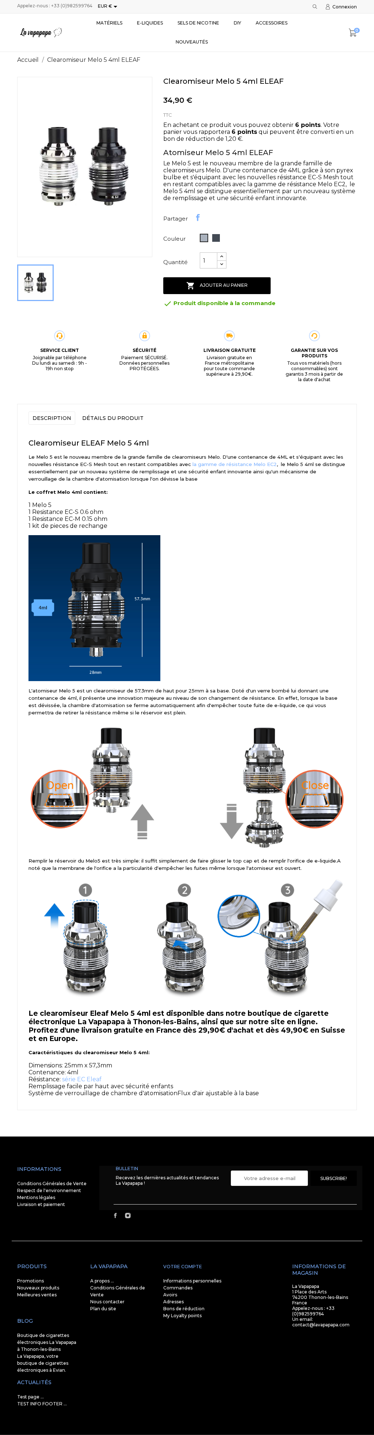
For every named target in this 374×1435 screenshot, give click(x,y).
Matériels (109, 23)
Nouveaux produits (38, 1288)
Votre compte (182, 1266)
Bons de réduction (184, 1308)
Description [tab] (52, 418)
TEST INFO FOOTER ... (42, 1403)
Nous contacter (107, 1301)
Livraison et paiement (41, 1204)
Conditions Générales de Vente (52, 1183)
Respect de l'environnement (49, 1190)
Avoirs (170, 1294)
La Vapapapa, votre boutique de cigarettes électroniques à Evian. (42, 1363)
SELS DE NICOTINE (198, 23)
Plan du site (103, 1308)
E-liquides (150, 23)
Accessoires (271, 23)
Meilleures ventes (37, 1294)
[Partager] (198, 217)
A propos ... (102, 1281)
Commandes (177, 1288)
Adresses (173, 1301)
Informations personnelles (192, 1281)
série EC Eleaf (82, 1079)
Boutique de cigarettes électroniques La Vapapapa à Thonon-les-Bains (46, 1342)
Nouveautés (192, 42)
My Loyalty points (182, 1315)
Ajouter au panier (217, 285)
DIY (237, 23)
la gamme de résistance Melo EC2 (234, 464)
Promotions (30, 1281)
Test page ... (30, 1397)
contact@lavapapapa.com (321, 1324)
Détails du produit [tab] (113, 418)
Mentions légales (36, 1197)
